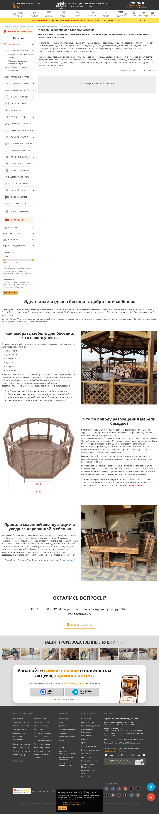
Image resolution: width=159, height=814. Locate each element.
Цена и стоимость (88, 735)
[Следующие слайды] (120, 642)
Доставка (62, 726)
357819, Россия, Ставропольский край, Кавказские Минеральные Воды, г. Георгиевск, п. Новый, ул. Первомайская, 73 (124, 733)
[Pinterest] (112, 795)
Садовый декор (18, 190)
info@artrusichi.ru (136, 739)
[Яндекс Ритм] (106, 795)
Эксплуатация (86, 753)
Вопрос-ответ (67, 560)
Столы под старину (20, 83)
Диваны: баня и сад (20, 90)
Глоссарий (85, 776)
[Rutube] (131, 788)
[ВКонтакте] (106, 788)
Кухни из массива (19, 211)
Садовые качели (18, 103)
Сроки (83, 743)
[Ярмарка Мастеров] (137, 795)
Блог (60, 744)
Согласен (62, 808)
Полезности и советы (89, 761)
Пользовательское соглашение (73, 804)
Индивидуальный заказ (90, 750)
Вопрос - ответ (64, 740)
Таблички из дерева (20, 183)
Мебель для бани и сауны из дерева (20, 55)
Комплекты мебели (20, 50)
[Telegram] (131, 795)
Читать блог (86, 718)
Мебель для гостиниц (21, 124)
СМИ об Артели (87, 722)
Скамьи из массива (20, 137)
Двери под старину (20, 170)
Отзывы (62, 747)
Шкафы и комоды (19, 97)
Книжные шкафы (19, 197)
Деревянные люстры (20, 150)
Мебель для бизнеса (67, 737)
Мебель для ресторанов (22, 130)
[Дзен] (137, 788)
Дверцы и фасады (19, 203)
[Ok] (125, 788)
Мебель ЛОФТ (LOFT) (20, 177)
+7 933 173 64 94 (136, 3)
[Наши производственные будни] (11, 654)
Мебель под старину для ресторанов (18, 68)
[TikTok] (125, 795)
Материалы (86, 757)
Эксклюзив (16, 110)
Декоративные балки (21, 163)
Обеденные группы (20, 77)
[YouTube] (119, 795)
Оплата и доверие (88, 746)
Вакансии (62, 733)
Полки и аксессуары (20, 157)
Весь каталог (18, 718)
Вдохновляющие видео (90, 726)
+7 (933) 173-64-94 (115, 739)
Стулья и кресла (18, 117)
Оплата (61, 722)
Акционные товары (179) (20, 31)
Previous (15, 14)
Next (126, 14)
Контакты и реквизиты (68, 729)
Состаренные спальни (21, 144)
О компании (63, 718)
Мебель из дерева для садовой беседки (17, 62)
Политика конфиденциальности (74, 802)
